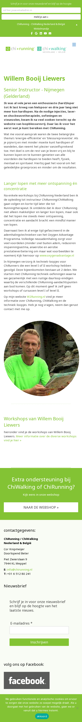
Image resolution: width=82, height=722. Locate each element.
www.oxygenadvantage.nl (57, 255)
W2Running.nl (36, 296)
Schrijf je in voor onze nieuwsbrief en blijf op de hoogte (41, 3)
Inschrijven (39, 642)
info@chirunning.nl (19, 569)
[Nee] (77, 708)
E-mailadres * (21, 623)
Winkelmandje (41, 28)
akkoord (42, 716)
